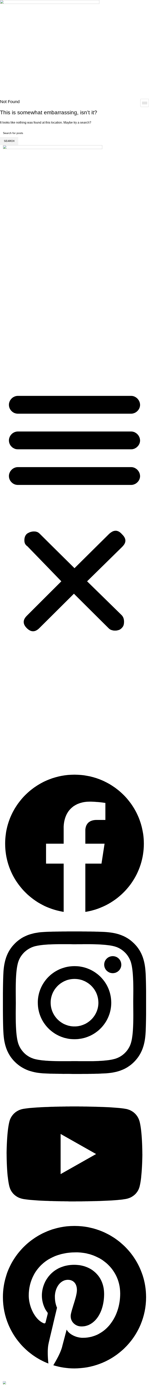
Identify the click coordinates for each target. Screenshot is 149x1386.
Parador (18, 298)
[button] (74, 512)
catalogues (13, 352)
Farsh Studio (21, 318)
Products (12, 277)
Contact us (13, 359)
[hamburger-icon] (144, 103)
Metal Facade (15, 346)
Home (10, 270)
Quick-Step (20, 291)
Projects (11, 339)
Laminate (16, 311)
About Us (12, 332)
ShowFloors (21, 304)
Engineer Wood (20, 284)
